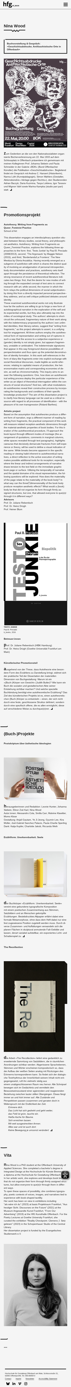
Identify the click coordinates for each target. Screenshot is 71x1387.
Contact (8, 1379)
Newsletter (30, 1379)
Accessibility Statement (48, 1379)
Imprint (18, 1379)
